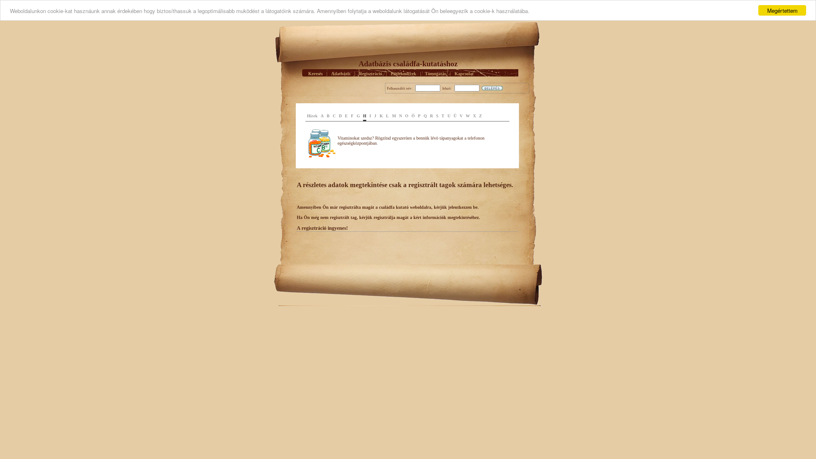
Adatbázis (340, 73)
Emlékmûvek (403, 73)
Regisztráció (370, 73)
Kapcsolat (464, 73)
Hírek (312, 115)
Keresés (315, 73)
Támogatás (435, 73)
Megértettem (782, 10)
